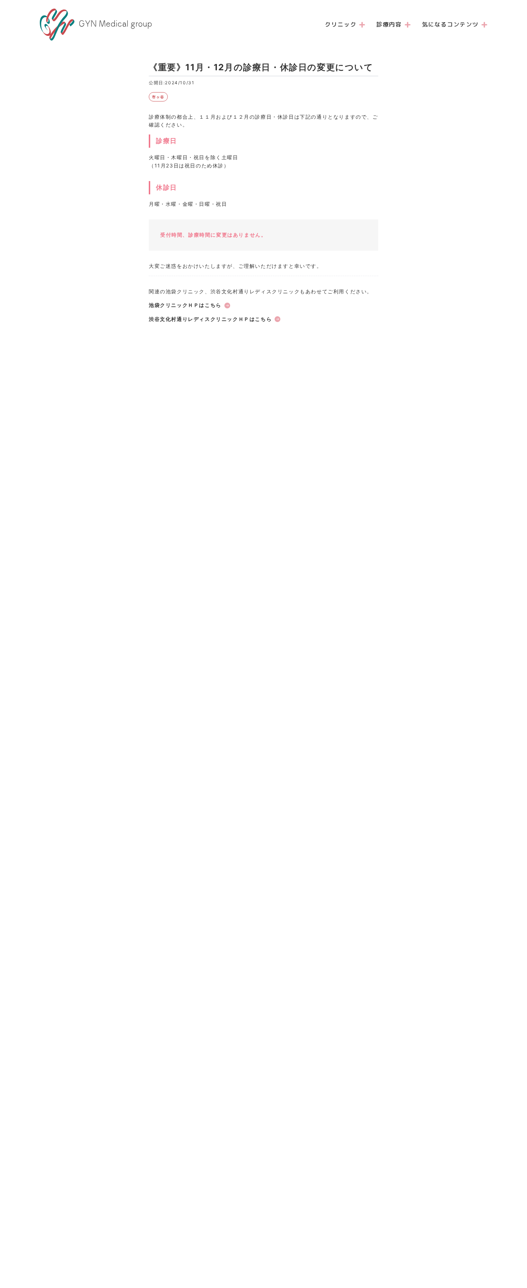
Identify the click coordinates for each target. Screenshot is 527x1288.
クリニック (340, 24)
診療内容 (389, 24)
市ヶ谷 (158, 97)
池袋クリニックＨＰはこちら (185, 305)
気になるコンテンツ (450, 24)
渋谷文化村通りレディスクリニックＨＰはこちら (210, 319)
